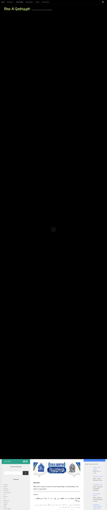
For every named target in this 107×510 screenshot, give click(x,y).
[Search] (25, 473)
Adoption (5, 484)
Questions (9, 2)
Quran (98, 494)
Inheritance (6, 500)
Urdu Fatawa (19, 2)
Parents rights (7, 508)
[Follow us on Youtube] (24, 461)
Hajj (4, 498)
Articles (5, 486)
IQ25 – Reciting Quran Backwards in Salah (97, 499)
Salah (95, 495)
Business (5, 488)
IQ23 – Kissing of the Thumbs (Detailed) (97, 488)
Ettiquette (6, 490)
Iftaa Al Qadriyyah (17, 8)
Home (3, 2)
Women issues (97, 508)
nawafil (5, 504)
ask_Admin (19, 234)
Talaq (47, 224)
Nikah (4, 506)
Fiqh (4, 494)
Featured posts (7, 492)
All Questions (45, 2)
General (5, 496)
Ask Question (29, 2)
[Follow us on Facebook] (27, 461)
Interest (5, 502)
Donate (37, 2)
